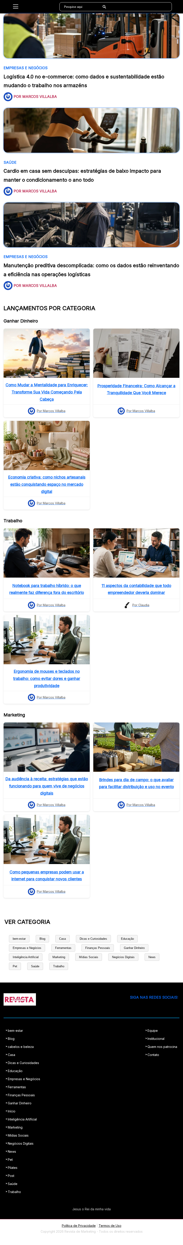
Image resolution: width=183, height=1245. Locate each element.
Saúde (35, 966)
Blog (42, 938)
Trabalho (58, 966)
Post (11, 1176)
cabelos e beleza (21, 1047)
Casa (62, 938)
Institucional (156, 1039)
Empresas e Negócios (27, 948)
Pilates (12, 1168)
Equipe (153, 1030)
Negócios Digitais (123, 957)
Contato (153, 1055)
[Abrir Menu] (15, 6)
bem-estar (19, 938)
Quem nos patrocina (162, 1047)
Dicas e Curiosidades (93, 938)
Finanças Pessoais (97, 948)
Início (11, 1111)
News (152, 957)
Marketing (58, 957)
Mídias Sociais (88, 957)
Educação (127, 938)
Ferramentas (63, 948)
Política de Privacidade (79, 1226)
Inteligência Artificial (26, 957)
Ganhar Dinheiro (134, 948)
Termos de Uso (110, 1226)
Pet (15, 966)
